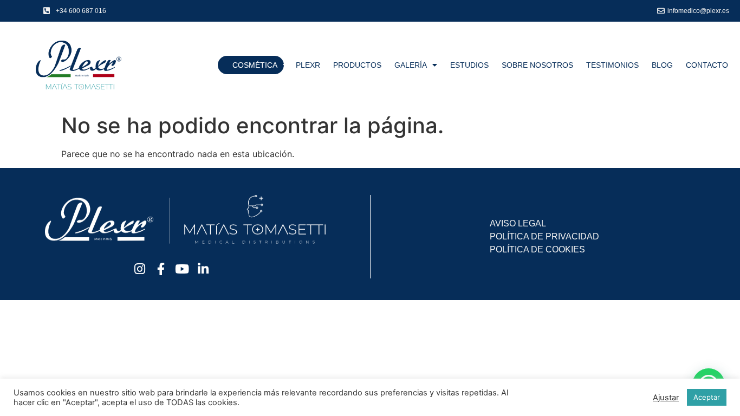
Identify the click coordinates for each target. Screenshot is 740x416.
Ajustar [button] (666, 397)
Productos (357, 65)
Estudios (469, 65)
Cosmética (254, 65)
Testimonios (612, 65)
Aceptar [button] (706, 397)
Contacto (707, 65)
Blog (662, 65)
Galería (410, 65)
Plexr (308, 65)
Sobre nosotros (537, 65)
